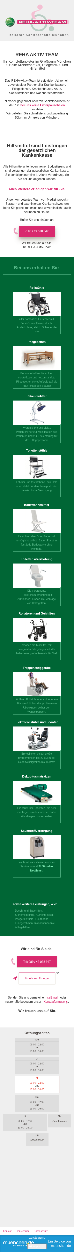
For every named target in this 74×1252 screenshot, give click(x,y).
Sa (59, 1116)
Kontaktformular (54, 1001)
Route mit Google (37, 978)
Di (37, 1058)
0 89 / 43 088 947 (37, 231)
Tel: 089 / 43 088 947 (37, 961)
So (37, 1135)
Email (54, 997)
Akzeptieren (37, 1246)
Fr (25, 1116)
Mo (37, 1039)
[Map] (37, 1189)
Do (37, 1097)
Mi (37, 1077)
